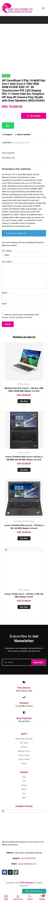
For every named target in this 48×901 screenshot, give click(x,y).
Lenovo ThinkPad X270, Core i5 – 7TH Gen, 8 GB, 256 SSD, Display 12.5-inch (24, 526)
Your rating (7, 251)
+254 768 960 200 (28, 858)
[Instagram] (10, 872)
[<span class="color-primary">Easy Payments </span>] (24, 712)
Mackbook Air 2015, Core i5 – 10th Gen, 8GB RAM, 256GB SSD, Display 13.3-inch (24, 389)
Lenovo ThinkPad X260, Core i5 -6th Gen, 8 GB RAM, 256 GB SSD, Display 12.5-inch (24, 458)
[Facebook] (4, 872)
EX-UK (20, 384)
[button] (8, 125)
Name (5, 293)
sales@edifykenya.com (27, 864)
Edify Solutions (27, 882)
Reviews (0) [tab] (8, 157)
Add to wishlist (23, 134)
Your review (7, 262)
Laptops (15, 143)
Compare (8, 134)
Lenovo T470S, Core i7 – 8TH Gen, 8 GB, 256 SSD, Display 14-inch (24, 595)
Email (5, 303)
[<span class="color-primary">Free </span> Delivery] (24, 682)
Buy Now (35, 115)
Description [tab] (8, 152)
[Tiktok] (16, 872)
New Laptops (24, 143)
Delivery (24, 687)
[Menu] (44, 8)
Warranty (24, 702)
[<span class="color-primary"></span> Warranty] (24, 697)
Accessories (17, 521)
